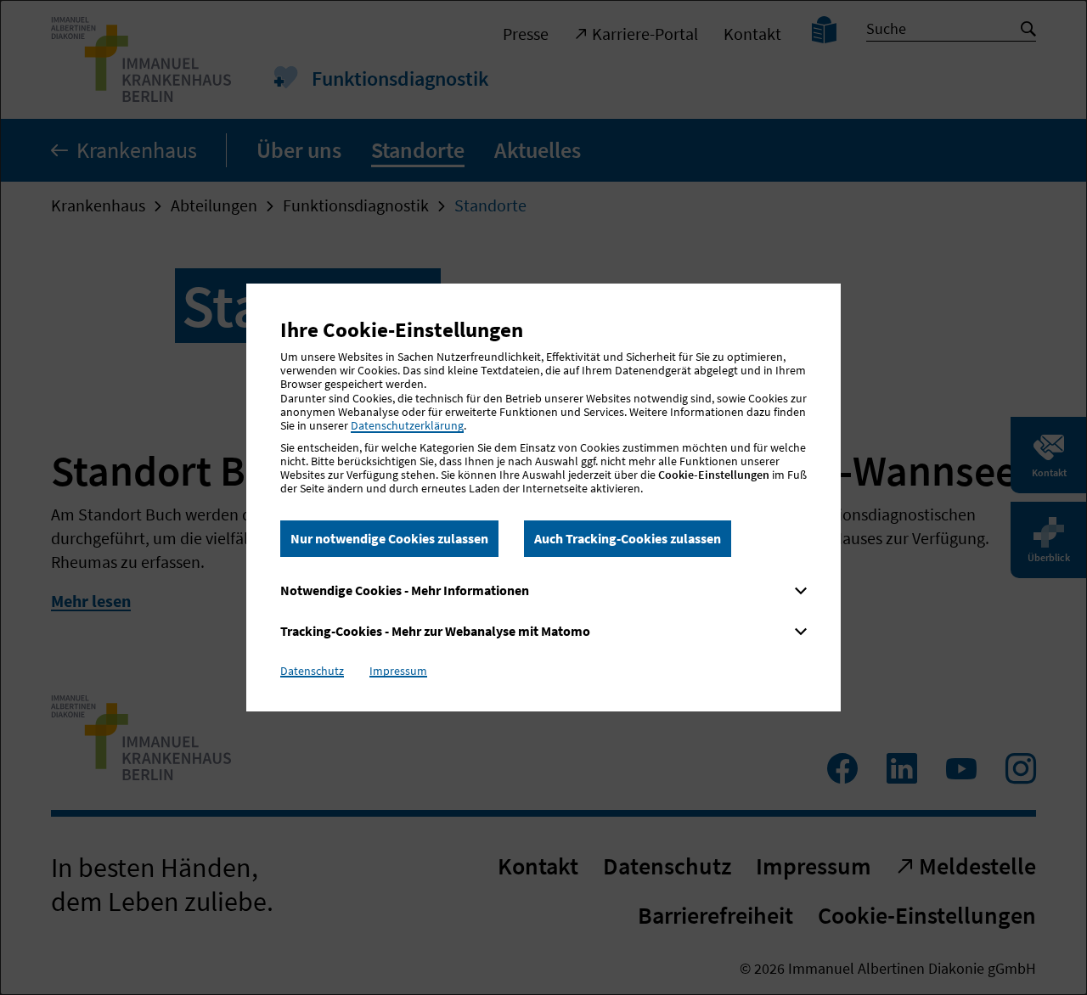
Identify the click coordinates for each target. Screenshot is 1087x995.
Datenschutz (312, 670)
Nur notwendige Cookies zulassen (389, 538)
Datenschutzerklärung (407, 425)
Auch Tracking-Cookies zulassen (627, 538)
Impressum (398, 670)
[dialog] (543, 497)
